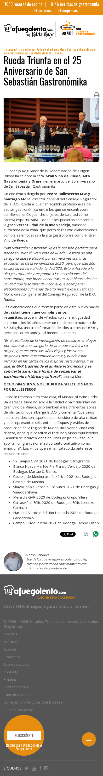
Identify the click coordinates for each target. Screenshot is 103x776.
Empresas (12, 656)
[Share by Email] (86, 535)
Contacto (11, 672)
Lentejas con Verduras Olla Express (33, 702)
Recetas (10, 633)
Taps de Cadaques (19, 694)
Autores (10, 649)
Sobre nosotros (16, 664)
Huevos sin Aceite (18, 709)
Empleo (10, 679)
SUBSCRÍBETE (24, 735)
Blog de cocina (15, 626)
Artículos (11, 641)
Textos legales (16, 686)
